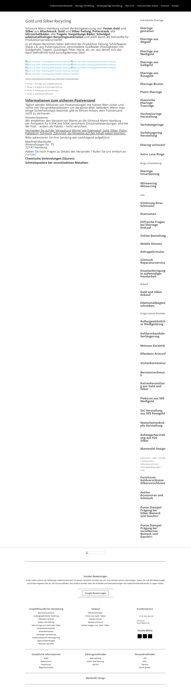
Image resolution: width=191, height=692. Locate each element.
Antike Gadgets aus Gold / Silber (95, 625)
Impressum (145, 458)
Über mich (129, 6)
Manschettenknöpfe (46, 640)
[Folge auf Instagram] (145, 636)
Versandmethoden (145, 654)
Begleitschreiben (46, 667)
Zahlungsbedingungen (150, 467)
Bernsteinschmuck (46, 613)
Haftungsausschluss (149, 464)
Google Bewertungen (95, 593)
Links (142, 470)
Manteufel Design (95, 678)
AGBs (154, 458)
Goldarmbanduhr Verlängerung (46, 637)
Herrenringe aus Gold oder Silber (46, 625)
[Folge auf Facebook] (140, 636)
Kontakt (175, 6)
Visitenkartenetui (46, 631)
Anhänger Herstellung (46, 634)
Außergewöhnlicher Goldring (46, 616)
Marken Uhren (95, 619)
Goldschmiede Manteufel (61, 6)
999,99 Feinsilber (95, 613)
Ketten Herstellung (46, 622)
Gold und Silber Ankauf (147, 6)
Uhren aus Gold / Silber (95, 616)
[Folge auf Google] (150, 636)
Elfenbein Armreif (46, 619)
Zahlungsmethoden (95, 654)
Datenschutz (147, 461)
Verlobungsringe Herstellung (109, 6)
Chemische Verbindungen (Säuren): (50, 158)
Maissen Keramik (46, 643)
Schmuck (165, 6)
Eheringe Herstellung (84, 6)
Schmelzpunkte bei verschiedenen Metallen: (56, 162)
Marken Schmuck (95, 622)
